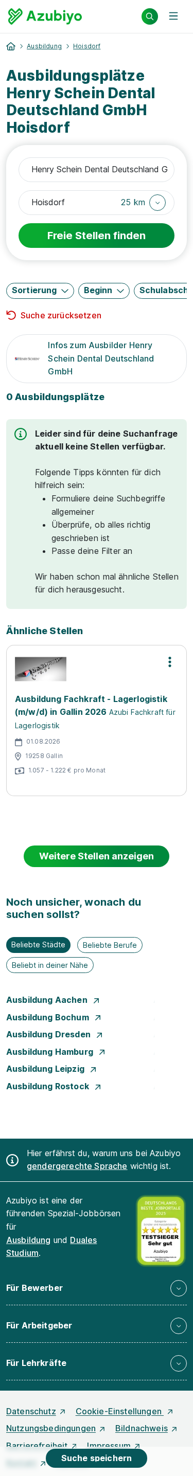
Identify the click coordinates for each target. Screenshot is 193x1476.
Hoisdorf (86, 46)
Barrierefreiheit (37, 1446)
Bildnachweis (141, 1428)
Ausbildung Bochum (48, 1017)
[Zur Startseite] (45, 16)
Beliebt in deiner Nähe (50, 965)
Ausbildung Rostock (48, 1086)
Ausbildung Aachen (48, 1000)
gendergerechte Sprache (77, 1166)
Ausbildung (44, 46)
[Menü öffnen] (173, 16)
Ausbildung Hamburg (50, 1052)
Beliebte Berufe (110, 945)
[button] (143, 202)
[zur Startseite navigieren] (10, 46)
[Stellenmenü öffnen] (169, 662)
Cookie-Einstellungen (120, 1411)
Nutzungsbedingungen (51, 1428)
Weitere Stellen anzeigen (96, 856)
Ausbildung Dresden (49, 1034)
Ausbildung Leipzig (46, 1069)
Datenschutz (31, 1411)
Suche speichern (96, 1458)
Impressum (108, 1446)
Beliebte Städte (38, 944)
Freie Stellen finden (96, 235)
